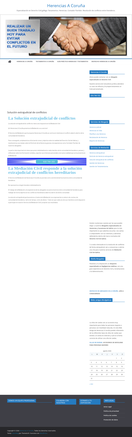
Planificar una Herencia (98, 134)
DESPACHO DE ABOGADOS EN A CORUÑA (104, 291)
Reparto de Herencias (97, 141)
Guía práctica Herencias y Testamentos (72, 61)
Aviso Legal (108, 407)
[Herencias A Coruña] (9, 61)
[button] (47, 161)
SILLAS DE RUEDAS (96, 342)
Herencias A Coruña (66, 5)
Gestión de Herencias (97, 163)
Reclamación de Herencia (98, 137)
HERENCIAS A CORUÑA (24, 61)
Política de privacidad (111, 411)
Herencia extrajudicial (97, 153)
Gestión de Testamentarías (99, 166)
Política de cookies (110, 415)
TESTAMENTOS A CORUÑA (45, 61)
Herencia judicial (95, 127)
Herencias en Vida (96, 131)
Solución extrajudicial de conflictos (101, 160)
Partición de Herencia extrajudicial (101, 156)
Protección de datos (111, 420)
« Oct (91, 384)
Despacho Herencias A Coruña (103, 61)
